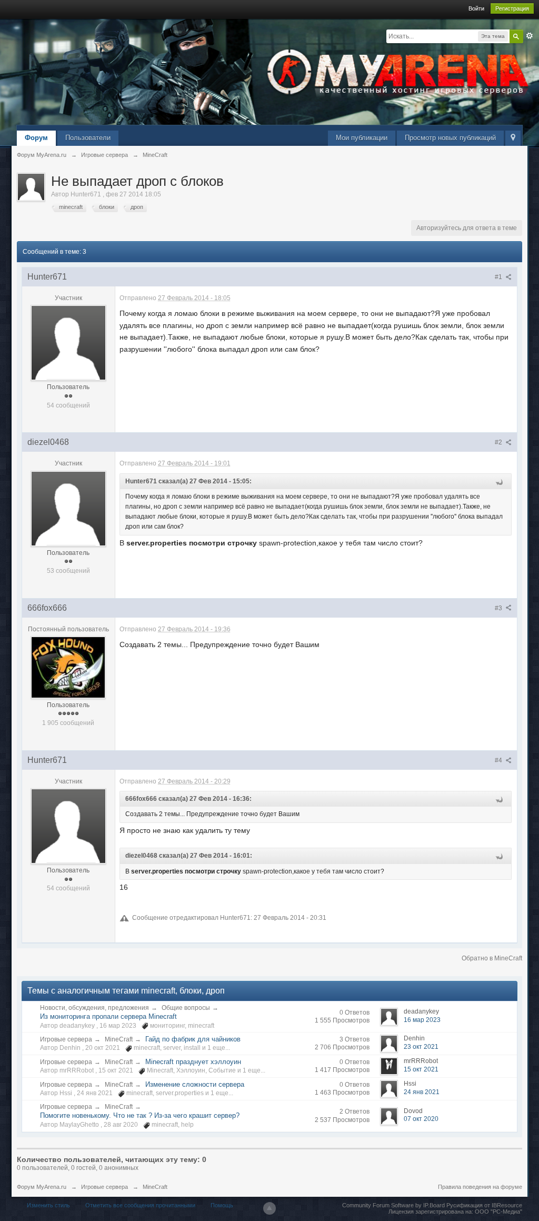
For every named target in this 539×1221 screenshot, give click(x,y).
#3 (499, 608)
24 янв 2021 (422, 1092)
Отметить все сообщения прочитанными (140, 1205)
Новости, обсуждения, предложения (94, 1007)
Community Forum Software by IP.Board (393, 1205)
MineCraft (119, 1039)
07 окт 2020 (421, 1119)
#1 (499, 277)
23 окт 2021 (421, 1046)
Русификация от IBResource (483, 1205)
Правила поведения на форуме (480, 1187)
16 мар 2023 (422, 1020)
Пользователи (88, 138)
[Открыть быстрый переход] (513, 138)
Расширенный (529, 36)
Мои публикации (361, 138)
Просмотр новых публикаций (450, 138)
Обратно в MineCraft (492, 958)
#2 (499, 442)
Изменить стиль (48, 1205)
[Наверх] (269, 1208)
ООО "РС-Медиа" (498, 1211)
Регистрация (512, 8)
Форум (36, 138)
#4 (499, 760)
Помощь (222, 1205)
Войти (476, 8)
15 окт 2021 (421, 1069)
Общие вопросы (186, 1007)
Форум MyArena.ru (41, 1187)
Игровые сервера (66, 1039)
